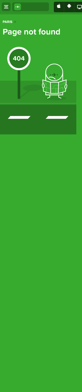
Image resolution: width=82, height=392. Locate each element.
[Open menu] (6, 6)
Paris (7, 22)
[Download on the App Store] (59, 7)
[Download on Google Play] (69, 7)
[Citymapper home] (30, 6)
